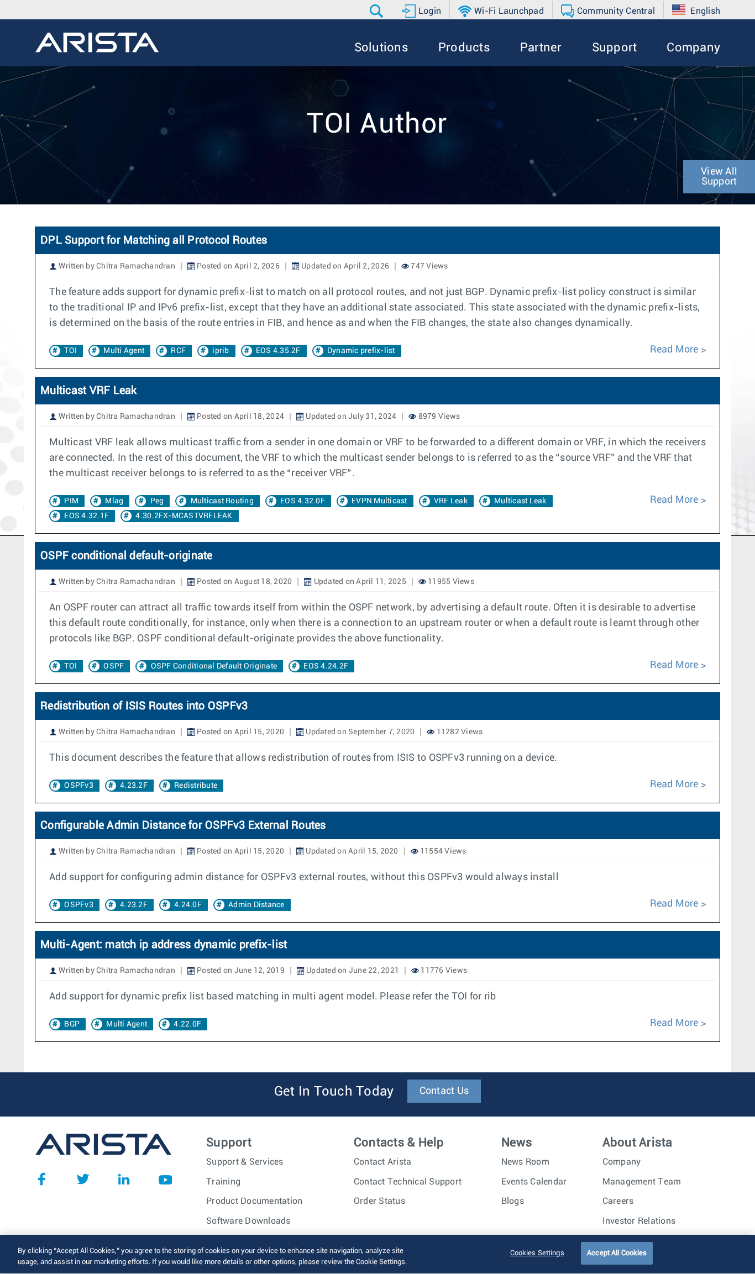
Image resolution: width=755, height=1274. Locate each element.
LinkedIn (123, 1179)
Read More (674, 350)
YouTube (165, 1179)
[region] (377, 1254)
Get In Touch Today (334, 1091)
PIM (71, 501)
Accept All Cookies (617, 1253)
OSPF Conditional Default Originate (214, 666)
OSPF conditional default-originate (126, 555)
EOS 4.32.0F (302, 501)
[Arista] (97, 42)
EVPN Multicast (379, 501)
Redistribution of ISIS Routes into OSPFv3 (144, 706)
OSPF (113, 666)
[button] (378, 11)
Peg (157, 501)
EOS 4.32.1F (86, 516)
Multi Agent (123, 351)
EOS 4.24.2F (325, 666)
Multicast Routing (222, 501)
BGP (72, 1024)
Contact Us (444, 1091)
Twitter (83, 1179)
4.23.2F (134, 785)
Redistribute (195, 785)
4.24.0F (188, 905)
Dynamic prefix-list (361, 351)
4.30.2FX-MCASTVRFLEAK (183, 516)
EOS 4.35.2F (278, 351)
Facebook (41, 1179)
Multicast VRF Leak (88, 390)
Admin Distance (256, 905)
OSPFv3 (78, 785)
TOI (70, 351)
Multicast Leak (520, 501)
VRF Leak (451, 501)
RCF (178, 351)
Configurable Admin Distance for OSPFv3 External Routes (183, 825)
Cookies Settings (537, 1253)
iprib (220, 351)
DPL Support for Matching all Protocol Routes (153, 240)
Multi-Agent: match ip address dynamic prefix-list (163, 944)
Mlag (114, 501)
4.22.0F (187, 1024)
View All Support (719, 177)
